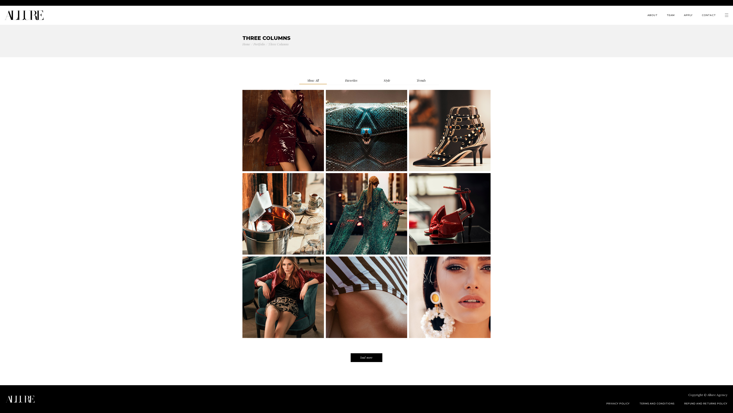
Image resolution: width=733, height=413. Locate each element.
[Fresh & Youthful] (450, 297)
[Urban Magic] (366, 214)
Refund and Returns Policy (705, 403)
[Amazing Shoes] (450, 130)
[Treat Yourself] (283, 214)
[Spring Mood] (283, 297)
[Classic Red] (450, 214)
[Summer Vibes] (366, 297)
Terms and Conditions (656, 403)
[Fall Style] (283, 130)
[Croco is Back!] (366, 130)
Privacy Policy (618, 403)
